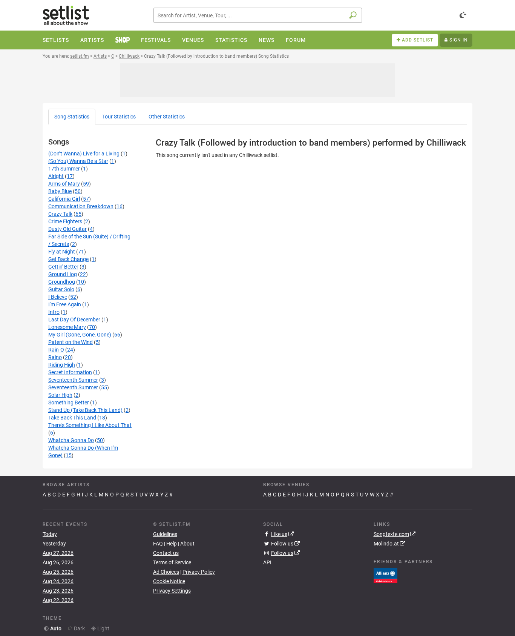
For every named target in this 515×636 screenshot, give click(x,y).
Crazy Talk (60, 214)
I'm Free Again (64, 304)
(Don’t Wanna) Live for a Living (84, 154)
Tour (119, 117)
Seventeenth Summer (73, 380)
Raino (55, 357)
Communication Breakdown (80, 206)
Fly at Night (61, 252)
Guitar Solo (61, 289)
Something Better (68, 402)
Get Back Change (68, 259)
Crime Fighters (65, 221)
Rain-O (56, 350)
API (267, 562)
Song (71, 117)
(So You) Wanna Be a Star (78, 161)
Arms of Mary (64, 184)
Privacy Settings (172, 591)
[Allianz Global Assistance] (385, 575)
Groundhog (61, 282)
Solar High (60, 395)
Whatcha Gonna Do (71, 440)
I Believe (57, 297)
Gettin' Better (63, 267)
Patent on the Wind (70, 342)
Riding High (61, 365)
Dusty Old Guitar (67, 229)
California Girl (64, 199)
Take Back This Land (72, 418)
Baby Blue (60, 191)
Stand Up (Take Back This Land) (85, 410)
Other (167, 117)
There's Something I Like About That (90, 425)
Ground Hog (62, 274)
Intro (54, 312)
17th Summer (64, 169)
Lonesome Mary (67, 327)
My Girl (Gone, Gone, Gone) (79, 335)
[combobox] (257, 15)
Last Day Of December (74, 319)
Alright (56, 176)
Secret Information (70, 372)
